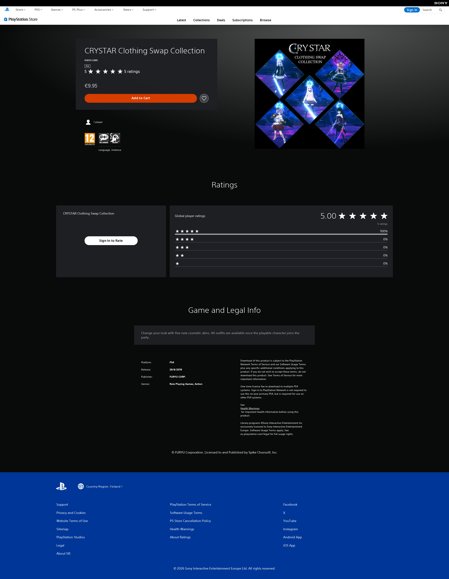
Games (56, 9)
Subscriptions (242, 20)
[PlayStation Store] (22, 19)
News (127, 9)
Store (19, 9)
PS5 (37, 9)
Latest (181, 20)
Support (148, 9)
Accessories (102, 9)
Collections (201, 20)
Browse (265, 20)
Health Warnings (250, 408)
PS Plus (77, 9)
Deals (221, 20)
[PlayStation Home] (7, 9)
